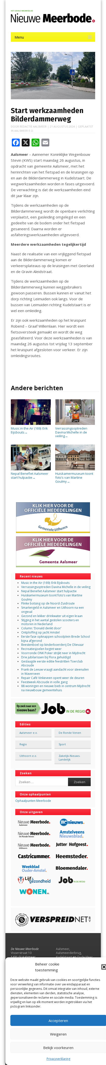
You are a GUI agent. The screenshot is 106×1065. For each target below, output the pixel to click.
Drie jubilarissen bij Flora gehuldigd (46, 657)
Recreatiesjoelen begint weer (41, 649)
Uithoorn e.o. (28, 756)
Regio (23, 744)
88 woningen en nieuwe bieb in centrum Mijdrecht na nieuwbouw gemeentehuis (55, 688)
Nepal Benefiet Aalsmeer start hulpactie (29, 475)
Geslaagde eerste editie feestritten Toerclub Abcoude (52, 663)
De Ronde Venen (70, 732)
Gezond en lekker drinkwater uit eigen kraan (52, 616)
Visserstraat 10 (21, 953)
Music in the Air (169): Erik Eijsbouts (29, 430)
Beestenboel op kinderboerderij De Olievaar (52, 645)
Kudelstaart (64, 957)
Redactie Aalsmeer (33, 126)
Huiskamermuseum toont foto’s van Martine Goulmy (74, 477)
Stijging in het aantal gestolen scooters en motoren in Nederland (50, 622)
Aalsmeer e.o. (24, 130)
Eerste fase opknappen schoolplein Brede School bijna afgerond (55, 638)
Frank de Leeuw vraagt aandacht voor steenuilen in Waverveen (55, 671)
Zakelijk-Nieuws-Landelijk (69, 757)
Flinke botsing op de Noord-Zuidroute (48, 603)
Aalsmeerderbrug (68, 953)
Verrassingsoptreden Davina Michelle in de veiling (71, 432)
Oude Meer (85, 957)
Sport (62, 744)
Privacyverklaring (58, 1059)
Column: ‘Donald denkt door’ (41, 628)
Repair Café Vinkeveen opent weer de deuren (52, 678)
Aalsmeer (62, 949)
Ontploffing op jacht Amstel (40, 632)
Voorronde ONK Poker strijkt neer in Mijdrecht (53, 653)
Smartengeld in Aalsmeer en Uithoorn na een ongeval (52, 609)
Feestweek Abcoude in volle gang (44, 682)
